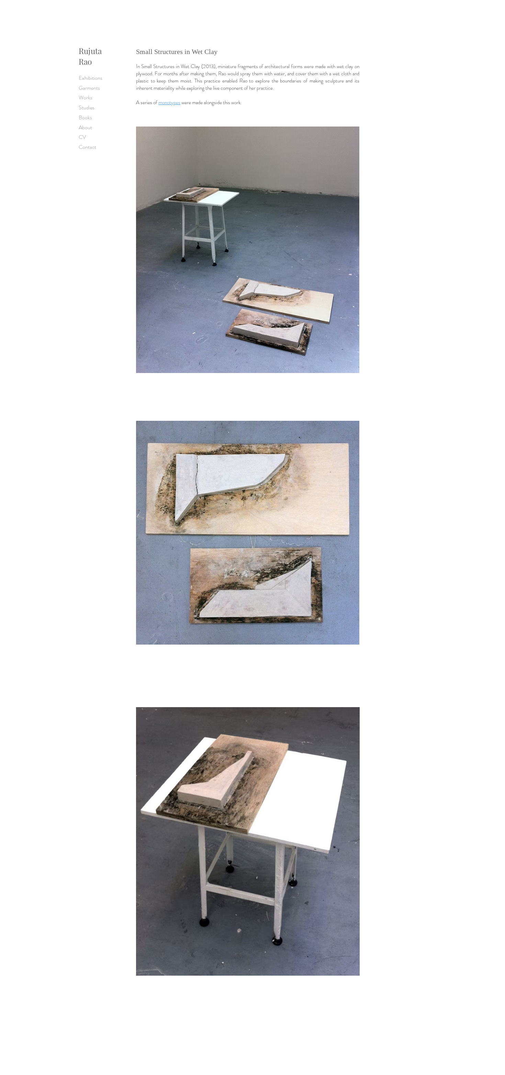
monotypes (169, 102)
